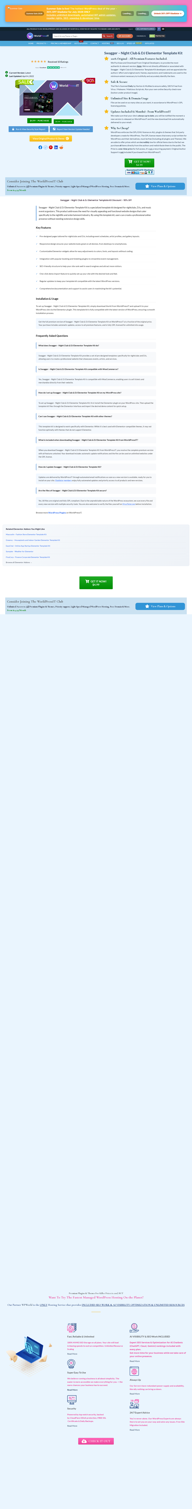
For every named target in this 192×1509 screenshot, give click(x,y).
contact (95, 43)
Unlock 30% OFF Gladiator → (168, 13)
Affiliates (149, 43)
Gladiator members (63, 480)
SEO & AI (120, 43)
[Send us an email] (163, 29)
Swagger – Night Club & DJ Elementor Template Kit (143, 53)
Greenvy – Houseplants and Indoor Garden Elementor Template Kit (33, 540)
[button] (71, 129)
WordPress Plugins (57, 512)
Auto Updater (81, 43)
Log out (131, 29)
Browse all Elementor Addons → (19, 562)
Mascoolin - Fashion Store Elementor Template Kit (26, 534)
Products (41, 43)
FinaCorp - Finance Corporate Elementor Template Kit (28, 557)
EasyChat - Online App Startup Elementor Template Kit (28, 546)
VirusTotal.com (128, 504)
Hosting (106, 43)
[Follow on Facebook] (159, 29)
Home (31, 43)
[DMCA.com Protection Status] (157, 36)
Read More (72, 1354)
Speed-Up (131, 43)
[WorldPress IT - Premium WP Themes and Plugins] (38, 36)
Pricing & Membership (61, 43)
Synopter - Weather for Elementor (19, 551)
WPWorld (27, 1305)
